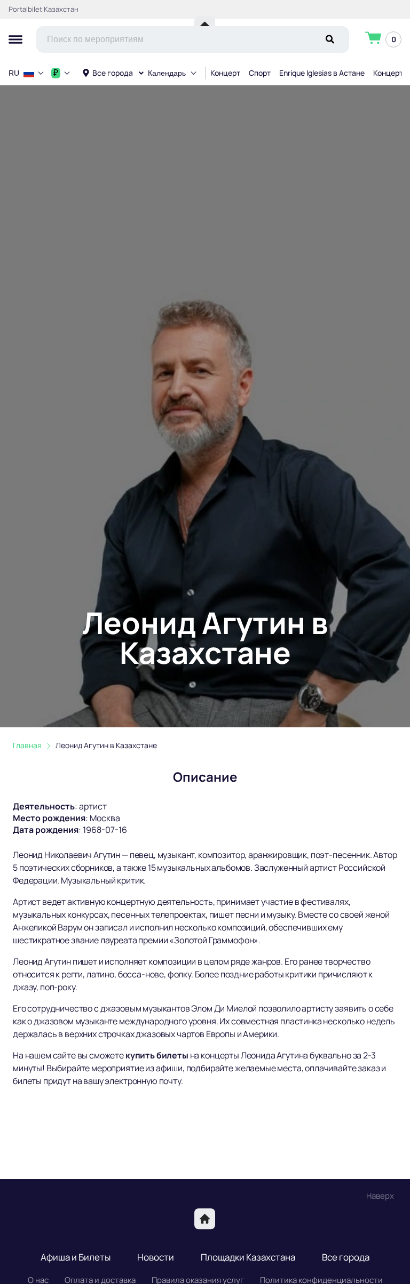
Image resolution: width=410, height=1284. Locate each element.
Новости (155, 1257)
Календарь (167, 73)
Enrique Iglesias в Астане (322, 73)
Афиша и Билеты (76, 1257)
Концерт (225, 73)
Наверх (380, 1195)
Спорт (260, 73)
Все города (112, 73)
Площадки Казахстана (248, 1257)
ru (14, 73)
